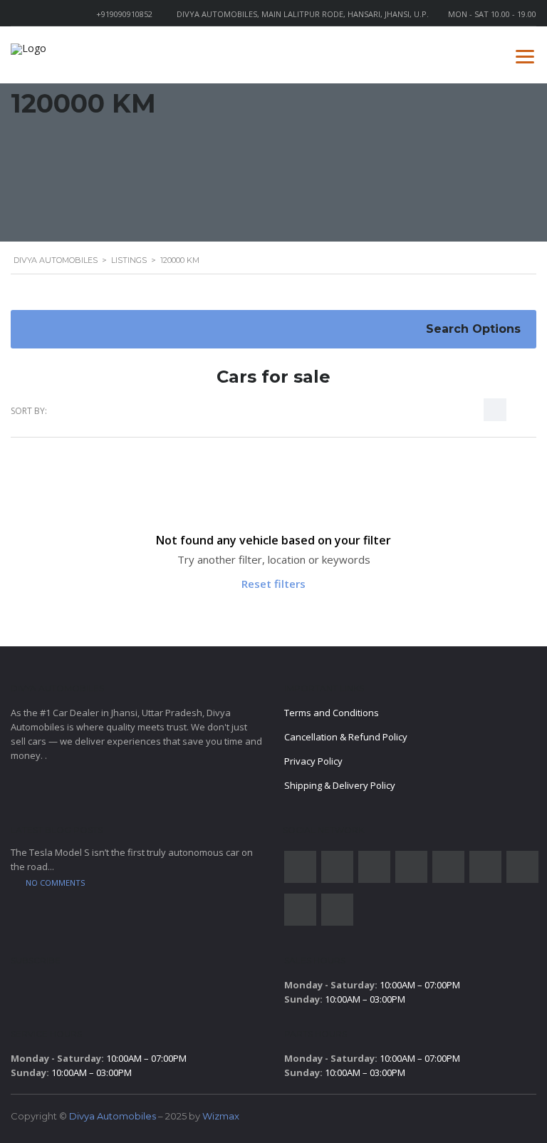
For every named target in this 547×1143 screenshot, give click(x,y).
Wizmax (220, 1116)
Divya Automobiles (112, 1116)
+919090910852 (124, 14)
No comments (55, 882)
